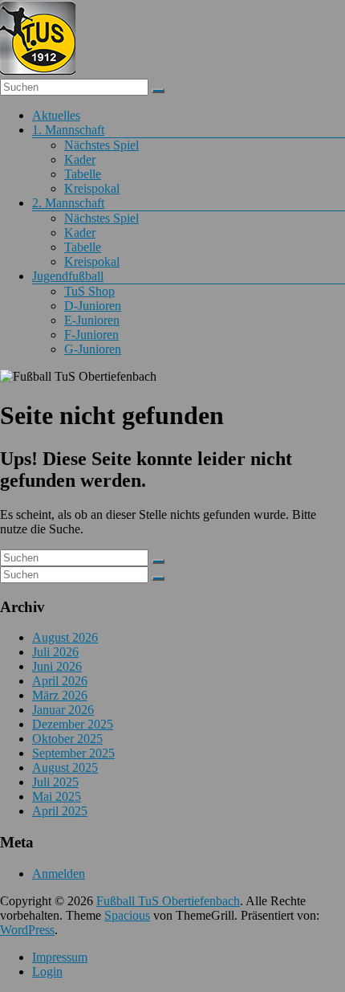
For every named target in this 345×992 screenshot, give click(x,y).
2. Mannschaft (68, 203)
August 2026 (65, 637)
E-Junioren (92, 320)
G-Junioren (92, 349)
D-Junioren (92, 305)
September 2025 (73, 753)
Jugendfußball (68, 276)
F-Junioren (91, 334)
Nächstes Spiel (101, 145)
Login (47, 971)
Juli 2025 (55, 782)
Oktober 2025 (67, 738)
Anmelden (58, 873)
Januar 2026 (63, 709)
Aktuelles (56, 115)
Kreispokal (92, 188)
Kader (79, 159)
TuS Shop (89, 291)
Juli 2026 (55, 652)
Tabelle (82, 174)
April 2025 (59, 811)
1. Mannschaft (68, 130)
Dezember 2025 (72, 724)
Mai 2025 (56, 796)
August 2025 (65, 767)
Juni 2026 (57, 666)
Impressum (59, 957)
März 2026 (59, 695)
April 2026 (59, 681)
